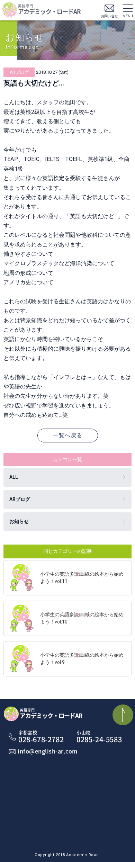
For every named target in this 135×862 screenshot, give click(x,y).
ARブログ (19, 499)
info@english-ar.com (48, 751)
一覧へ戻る (67, 435)
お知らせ (19, 521)
